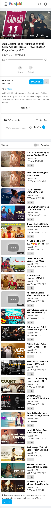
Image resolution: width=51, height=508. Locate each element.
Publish (38, 127)
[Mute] (42, 35)
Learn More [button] (36, 498)
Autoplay (45, 145)
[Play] (3, 35)
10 (37, 35)
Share (20, 72)
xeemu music (32, 158)
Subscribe (36, 82)
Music (9, 89)
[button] (45, 4)
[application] (25, 25)
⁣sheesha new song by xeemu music (37, 173)
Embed (31, 72)
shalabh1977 (8, 80)
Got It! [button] (7, 502)
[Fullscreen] (47, 35)
